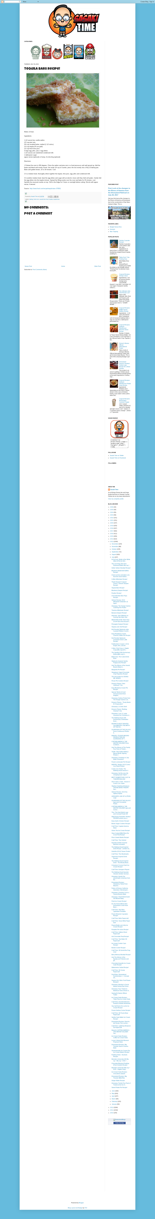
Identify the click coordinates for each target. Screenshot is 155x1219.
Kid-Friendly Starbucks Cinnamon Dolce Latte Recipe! (119, 639)
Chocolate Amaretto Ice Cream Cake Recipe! (121, 964)
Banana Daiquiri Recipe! (119, 613)
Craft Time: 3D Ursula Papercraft (118, 971)
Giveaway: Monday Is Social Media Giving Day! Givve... (120, 985)
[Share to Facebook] (55, 196)
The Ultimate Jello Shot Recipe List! (124, 292)
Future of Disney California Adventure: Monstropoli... (120, 889)
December (115, 544)
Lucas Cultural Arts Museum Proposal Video (120, 1041)
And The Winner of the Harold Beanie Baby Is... (121, 666)
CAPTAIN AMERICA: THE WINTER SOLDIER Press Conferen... (120, 743)
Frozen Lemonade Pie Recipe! (121, 762)
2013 (112, 541)
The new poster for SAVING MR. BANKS (120, 677)
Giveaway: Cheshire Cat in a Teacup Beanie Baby (120, 893)
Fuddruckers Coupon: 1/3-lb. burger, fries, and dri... (120, 644)
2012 (112, 1107)
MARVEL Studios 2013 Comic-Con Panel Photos (121, 765)
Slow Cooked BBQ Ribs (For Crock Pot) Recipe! (120, 834)
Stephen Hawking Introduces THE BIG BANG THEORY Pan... (120, 787)
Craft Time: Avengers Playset (120, 869)
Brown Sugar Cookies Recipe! (121, 823)
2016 (112, 533)
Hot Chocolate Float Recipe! (120, 936)
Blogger (81, 1203)
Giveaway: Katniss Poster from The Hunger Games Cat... (121, 698)
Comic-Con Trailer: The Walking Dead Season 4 (120, 769)
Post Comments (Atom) (40, 269)
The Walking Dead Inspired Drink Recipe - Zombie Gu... (121, 847)
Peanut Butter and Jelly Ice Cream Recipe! (120, 926)
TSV (86, 1208)
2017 (112, 531)
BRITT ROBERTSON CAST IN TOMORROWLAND (121, 778)
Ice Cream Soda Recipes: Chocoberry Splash (119, 1072)
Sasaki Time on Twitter (117, 455)
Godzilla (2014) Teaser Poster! (121, 851)
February (115, 1101)
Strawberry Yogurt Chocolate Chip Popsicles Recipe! (120, 673)
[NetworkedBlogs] (119, 1119)
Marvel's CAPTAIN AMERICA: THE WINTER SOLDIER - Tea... (121, 1031)
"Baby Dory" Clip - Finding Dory (124, 258)
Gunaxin (112, 229)
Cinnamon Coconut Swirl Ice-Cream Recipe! (121, 866)
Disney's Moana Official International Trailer (124, 346)
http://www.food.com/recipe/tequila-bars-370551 (45, 188)
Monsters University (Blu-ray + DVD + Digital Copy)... (121, 1068)
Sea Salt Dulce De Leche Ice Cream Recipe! (120, 1006)
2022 (112, 518)
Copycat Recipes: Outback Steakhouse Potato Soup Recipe (125, 383)
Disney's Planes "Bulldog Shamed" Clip (119, 710)
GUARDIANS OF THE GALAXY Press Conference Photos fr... (121, 731)
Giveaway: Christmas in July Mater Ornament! (120, 758)
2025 (112, 509)
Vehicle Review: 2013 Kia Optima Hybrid (119, 792)
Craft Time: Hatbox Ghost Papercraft (119, 933)
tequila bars (56, 199)
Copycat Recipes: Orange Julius (124, 275)
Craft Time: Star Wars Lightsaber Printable (119, 910)
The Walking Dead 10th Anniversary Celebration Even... (120, 719)
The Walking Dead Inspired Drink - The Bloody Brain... (120, 861)
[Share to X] (53, 196)
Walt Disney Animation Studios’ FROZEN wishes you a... (121, 817)
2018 (112, 528)
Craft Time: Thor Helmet (119, 840)
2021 (112, 520)
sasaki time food (43, 199)
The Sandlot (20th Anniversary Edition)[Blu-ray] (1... (121, 653)
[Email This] (49, 196)
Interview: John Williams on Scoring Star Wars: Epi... (120, 616)
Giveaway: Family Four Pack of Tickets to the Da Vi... (121, 1084)
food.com (36, 199)
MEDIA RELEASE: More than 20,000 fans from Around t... (121, 620)
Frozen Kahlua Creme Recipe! (121, 1010)
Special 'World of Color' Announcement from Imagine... (119, 693)
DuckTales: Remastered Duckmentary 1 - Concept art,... (120, 976)
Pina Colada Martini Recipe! (120, 837)
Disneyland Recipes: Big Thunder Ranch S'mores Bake (120, 1046)
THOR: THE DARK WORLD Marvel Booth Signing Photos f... (120, 753)
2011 (112, 1110)
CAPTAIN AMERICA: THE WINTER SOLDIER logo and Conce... (121, 808)
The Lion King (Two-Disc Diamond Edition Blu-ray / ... (121, 564)
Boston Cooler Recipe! (118, 948)
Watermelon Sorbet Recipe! (120, 967)
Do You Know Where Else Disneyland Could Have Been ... (120, 905)
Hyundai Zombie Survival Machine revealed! (119, 843)
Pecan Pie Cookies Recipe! (120, 681)
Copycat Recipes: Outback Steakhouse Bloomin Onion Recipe (124, 328)
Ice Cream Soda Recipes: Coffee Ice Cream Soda (120, 1036)
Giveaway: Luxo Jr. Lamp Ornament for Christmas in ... (121, 714)
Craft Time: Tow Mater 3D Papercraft (119, 939)
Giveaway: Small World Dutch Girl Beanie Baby (121, 897)
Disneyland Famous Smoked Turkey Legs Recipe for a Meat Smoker (124, 365)
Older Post (97, 266)
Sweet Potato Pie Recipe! (119, 1087)
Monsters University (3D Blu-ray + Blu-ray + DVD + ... (120, 1060)
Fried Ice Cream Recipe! (119, 901)
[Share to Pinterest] (57, 196)
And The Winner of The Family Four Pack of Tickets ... (121, 748)
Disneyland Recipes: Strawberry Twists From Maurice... (120, 884)
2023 (112, 515)
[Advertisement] (119, 75)
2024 (112, 512)
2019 (112, 525)
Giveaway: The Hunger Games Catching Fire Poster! (121, 606)
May (113, 1093)
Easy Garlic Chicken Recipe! (120, 821)
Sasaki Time (34, 196)
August (114, 554)
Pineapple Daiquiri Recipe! (120, 624)
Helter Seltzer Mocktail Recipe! (121, 568)
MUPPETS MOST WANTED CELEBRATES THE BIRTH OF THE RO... (121, 725)
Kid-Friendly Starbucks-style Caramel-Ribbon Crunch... (120, 630)
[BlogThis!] (51, 196)
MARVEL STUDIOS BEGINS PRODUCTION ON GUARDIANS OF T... (120, 737)
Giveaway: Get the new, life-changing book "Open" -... (120, 774)
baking (31, 199)
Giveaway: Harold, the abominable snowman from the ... (121, 878)
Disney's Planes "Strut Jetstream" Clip (118, 684)
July (113, 557)
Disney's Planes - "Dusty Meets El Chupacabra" (121, 703)
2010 (112, 1113)
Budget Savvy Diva (116, 227)
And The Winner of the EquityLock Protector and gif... (120, 958)
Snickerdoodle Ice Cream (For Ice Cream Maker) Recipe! (121, 1051)
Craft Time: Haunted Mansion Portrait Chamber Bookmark (121, 1002)
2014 (112, 539)
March (114, 1099)
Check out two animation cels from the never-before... (121, 575)
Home (63, 266)
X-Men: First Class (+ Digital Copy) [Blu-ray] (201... (120, 649)
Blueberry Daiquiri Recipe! (120, 590)
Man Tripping (114, 231)
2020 (112, 523)
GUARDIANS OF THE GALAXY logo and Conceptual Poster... (121, 802)
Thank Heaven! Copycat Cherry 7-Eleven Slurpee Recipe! (120, 583)
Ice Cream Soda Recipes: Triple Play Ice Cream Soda (121, 998)
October (114, 549)
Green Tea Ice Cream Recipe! (121, 830)
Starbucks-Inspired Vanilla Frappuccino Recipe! (120, 662)
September (115, 552)
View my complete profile (116, 499)
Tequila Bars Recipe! (118, 588)
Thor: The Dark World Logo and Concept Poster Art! (120, 813)
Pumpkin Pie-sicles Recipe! (120, 929)
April (113, 1096)
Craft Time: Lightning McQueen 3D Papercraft (121, 1026)
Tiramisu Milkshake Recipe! (120, 610)
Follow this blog (119, 1123)
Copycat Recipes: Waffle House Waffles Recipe (124, 309)
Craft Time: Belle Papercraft (120, 918)
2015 (112, 536)
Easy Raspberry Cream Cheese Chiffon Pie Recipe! (121, 634)
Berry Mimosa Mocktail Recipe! (121, 954)
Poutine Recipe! (116, 593)
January (114, 1104)
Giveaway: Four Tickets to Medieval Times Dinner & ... (121, 989)
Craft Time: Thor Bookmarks (120, 854)
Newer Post (28, 266)
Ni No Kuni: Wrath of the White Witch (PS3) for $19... (121, 560)
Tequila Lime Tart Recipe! (119, 627)
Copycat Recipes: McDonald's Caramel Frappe (124, 400)
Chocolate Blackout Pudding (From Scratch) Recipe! (120, 1064)
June (113, 1091)
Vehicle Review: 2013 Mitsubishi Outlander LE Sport (120, 601)
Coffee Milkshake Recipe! (119, 579)
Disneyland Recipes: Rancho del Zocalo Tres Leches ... (121, 1022)
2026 (112, 507)
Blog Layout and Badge (75, 1208)
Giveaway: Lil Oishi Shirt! (119, 706)
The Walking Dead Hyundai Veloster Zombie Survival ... (121, 873)
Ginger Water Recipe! (118, 1080)
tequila (51, 199)
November (115, 546)
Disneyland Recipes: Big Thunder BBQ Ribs (119, 1077)
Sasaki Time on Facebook (118, 458)
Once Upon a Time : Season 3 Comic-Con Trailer (121, 782)
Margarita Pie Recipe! (118, 669)
